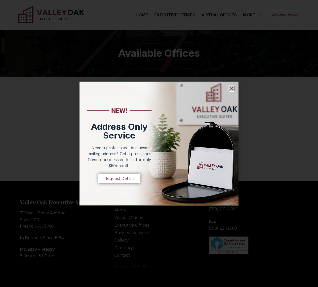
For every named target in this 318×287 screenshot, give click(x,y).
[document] (159, 143)
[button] (232, 88)
